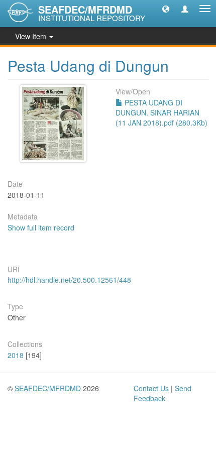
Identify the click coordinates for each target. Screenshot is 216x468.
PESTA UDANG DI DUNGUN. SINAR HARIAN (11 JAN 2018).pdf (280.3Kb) (161, 112)
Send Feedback (162, 393)
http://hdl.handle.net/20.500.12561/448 (69, 280)
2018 (16, 355)
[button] (166, 8)
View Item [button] (31, 36)
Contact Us (151, 388)
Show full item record (41, 227)
